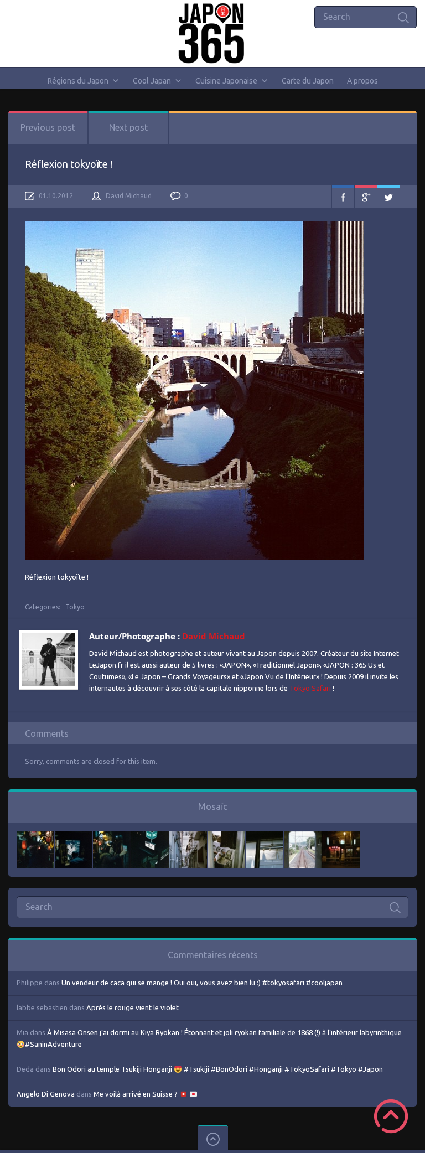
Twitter (388, 196)
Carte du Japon (308, 80)
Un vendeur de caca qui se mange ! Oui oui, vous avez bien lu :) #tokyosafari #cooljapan (202, 982)
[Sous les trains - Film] (341, 836)
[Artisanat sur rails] (226, 836)
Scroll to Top (391, 1116)
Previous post (47, 127)
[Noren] (264, 836)
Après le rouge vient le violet (132, 1007)
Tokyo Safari (310, 688)
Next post (128, 127)
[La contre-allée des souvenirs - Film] (35, 836)
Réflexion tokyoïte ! (68, 163)
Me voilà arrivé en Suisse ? (136, 1094)
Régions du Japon (78, 80)
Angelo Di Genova (46, 1094)
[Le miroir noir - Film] (112, 836)
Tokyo (75, 607)
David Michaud (129, 195)
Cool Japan (152, 80)
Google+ (366, 196)
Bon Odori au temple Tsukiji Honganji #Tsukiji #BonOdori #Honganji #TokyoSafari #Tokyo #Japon (218, 1069)
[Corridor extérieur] (188, 836)
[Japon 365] (213, 33)
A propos (362, 80)
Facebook (343, 196)
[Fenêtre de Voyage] (303, 836)
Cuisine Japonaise (226, 80)
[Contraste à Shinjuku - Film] (150, 836)
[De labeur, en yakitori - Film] (73, 836)
